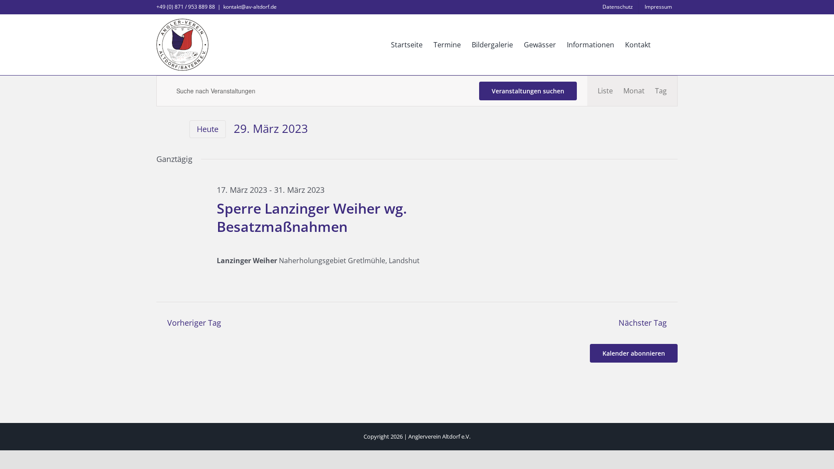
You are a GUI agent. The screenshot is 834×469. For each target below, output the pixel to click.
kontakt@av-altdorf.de (250, 6)
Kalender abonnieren (633, 353)
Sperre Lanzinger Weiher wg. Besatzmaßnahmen (312, 217)
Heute (207, 129)
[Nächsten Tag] (176, 130)
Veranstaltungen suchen (528, 91)
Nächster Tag (643, 322)
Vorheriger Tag (194, 322)
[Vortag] (161, 130)
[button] (664, 44)
